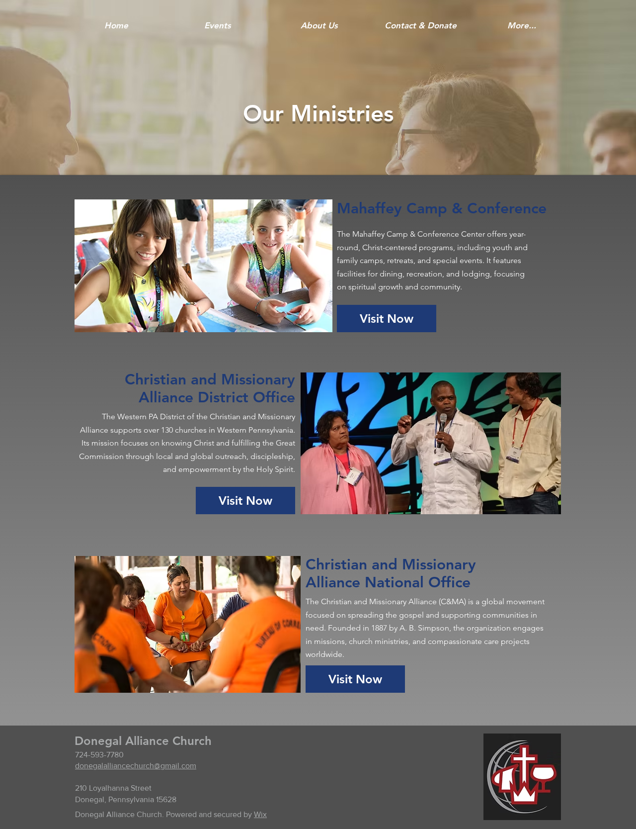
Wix (260, 814)
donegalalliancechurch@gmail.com (135, 765)
